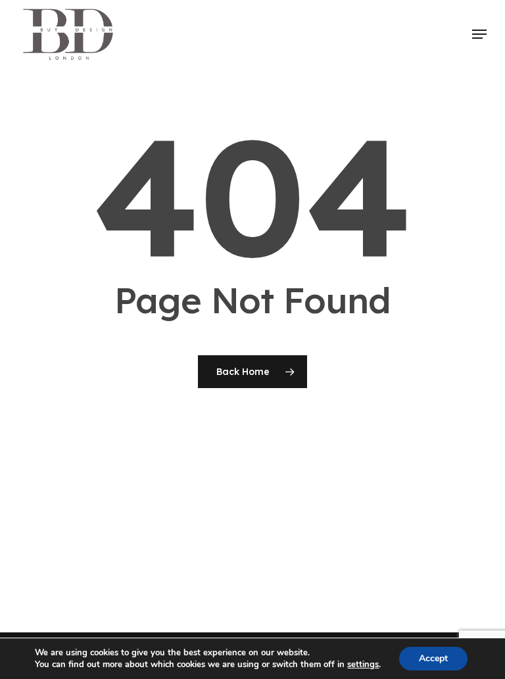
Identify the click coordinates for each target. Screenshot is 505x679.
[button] (479, 34)
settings (363, 664)
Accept (433, 658)
